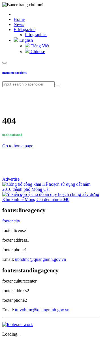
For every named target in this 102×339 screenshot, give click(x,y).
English (25, 40)
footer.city (11, 220)
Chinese (37, 51)
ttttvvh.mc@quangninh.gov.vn (42, 309)
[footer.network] (17, 324)
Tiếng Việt (39, 45)
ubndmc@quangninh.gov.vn (40, 259)
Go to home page (17, 145)
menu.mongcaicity (14, 72)
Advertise (11, 179)
